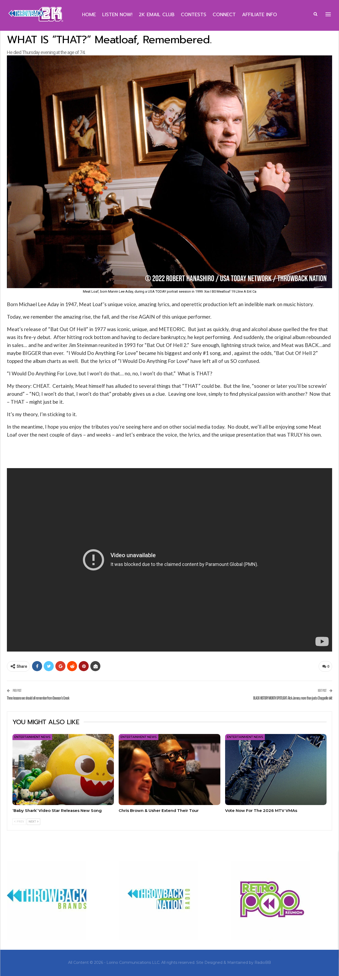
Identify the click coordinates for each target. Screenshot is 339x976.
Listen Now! (117, 14)
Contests (193, 14)
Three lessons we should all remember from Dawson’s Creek (38, 698)
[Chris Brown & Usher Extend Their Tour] (169, 769)
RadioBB (263, 962)
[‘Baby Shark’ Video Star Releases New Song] (63, 769)
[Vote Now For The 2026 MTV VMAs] (276, 769)
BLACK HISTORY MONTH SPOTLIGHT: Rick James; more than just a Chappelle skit (292, 698)
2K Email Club (157, 14)
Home (89, 14)
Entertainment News (32, 737)
